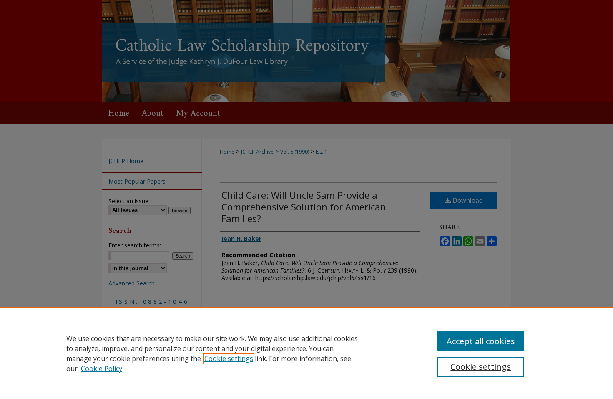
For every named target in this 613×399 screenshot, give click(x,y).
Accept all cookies (481, 341)
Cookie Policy (101, 368)
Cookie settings (228, 358)
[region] (306, 353)
